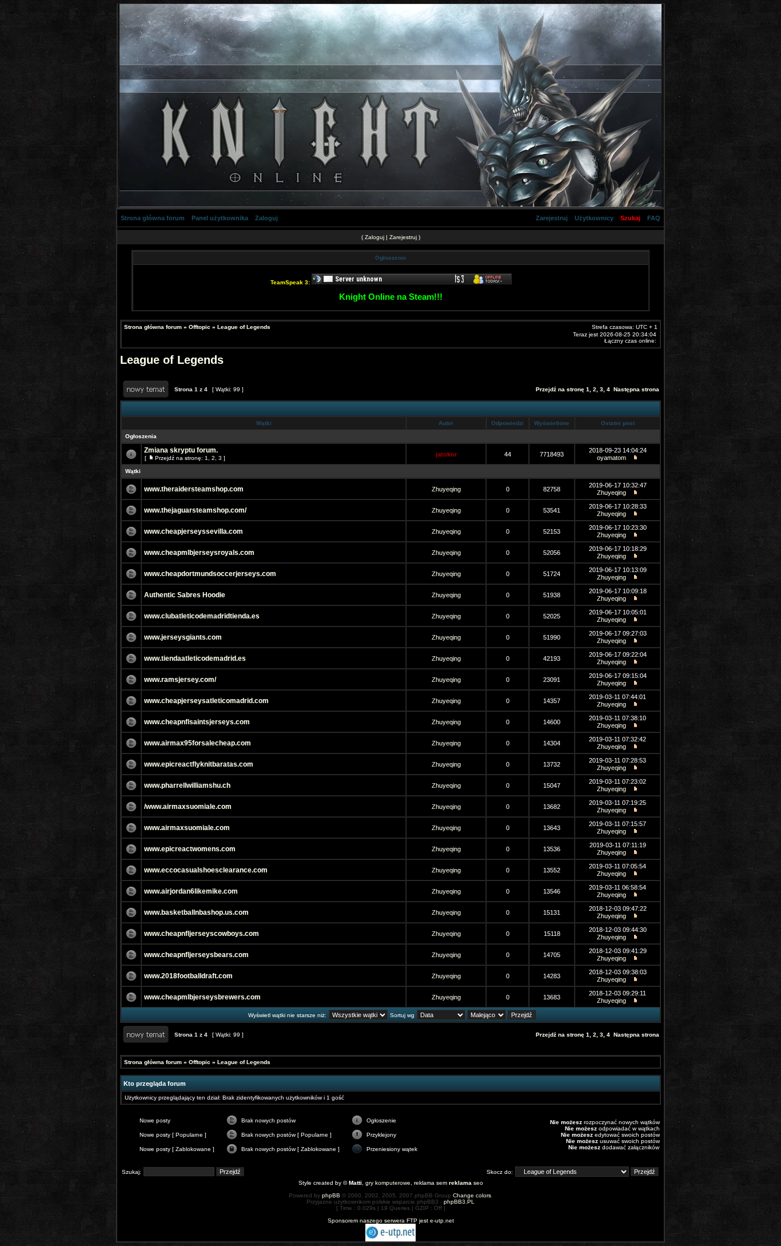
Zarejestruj (552, 218)
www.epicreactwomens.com (190, 849)
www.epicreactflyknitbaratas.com (198, 764)
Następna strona (636, 389)
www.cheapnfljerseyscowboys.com (201, 934)
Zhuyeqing (446, 489)
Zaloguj (266, 218)
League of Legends (243, 327)
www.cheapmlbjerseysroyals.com (199, 553)
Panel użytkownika (220, 218)
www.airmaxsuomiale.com (187, 828)
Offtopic (199, 327)
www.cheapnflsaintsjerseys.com (197, 722)
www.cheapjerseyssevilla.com (193, 531)
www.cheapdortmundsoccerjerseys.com (210, 574)
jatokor (446, 454)
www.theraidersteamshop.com (194, 489)
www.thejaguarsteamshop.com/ (195, 510)
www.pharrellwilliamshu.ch (187, 785)
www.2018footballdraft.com (188, 976)
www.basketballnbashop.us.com (196, 912)
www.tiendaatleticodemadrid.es (195, 658)
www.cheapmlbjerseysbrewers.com (202, 997)
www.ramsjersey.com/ (180, 680)
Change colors (472, 1195)
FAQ (653, 218)
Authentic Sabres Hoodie (184, 595)
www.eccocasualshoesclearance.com (206, 870)
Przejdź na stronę (560, 389)
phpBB (331, 1195)
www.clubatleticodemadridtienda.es (202, 616)
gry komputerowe (388, 1183)
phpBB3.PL (459, 1202)
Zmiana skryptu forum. (181, 450)
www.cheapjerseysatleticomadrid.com (206, 701)
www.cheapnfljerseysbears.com (196, 955)
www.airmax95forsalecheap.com (197, 743)
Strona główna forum (153, 218)
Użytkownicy (594, 218)
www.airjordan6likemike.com (191, 891)
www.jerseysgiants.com (183, 637)
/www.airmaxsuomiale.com (188, 807)
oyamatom (611, 457)
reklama (460, 1183)
